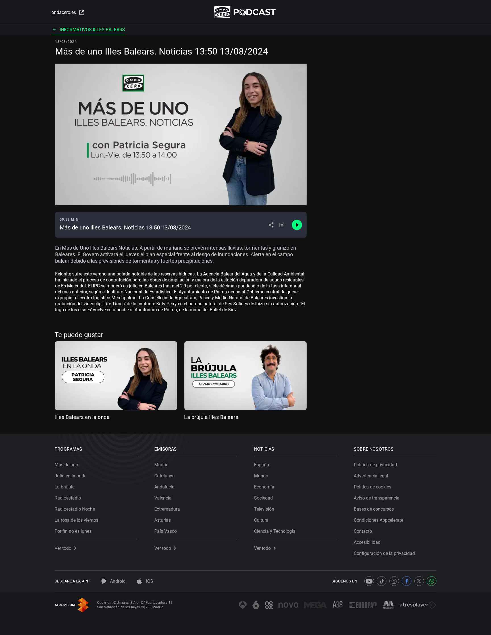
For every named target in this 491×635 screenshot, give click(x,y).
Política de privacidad (375, 464)
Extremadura (167, 509)
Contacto (363, 531)
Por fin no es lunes (73, 531)
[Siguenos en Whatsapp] (431, 581)
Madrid (161, 464)
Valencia (163, 498)
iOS (149, 581)
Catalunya (164, 476)
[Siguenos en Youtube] (369, 581)
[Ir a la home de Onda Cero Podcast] (246, 12)
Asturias (162, 520)
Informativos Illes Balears (92, 29)
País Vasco (165, 531)
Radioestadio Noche (75, 509)
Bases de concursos (374, 509)
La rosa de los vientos (76, 520)
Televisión (264, 509)
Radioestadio (68, 498)
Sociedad (263, 498)
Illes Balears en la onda (82, 417)
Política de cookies (372, 487)
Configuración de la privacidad (384, 553)
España (261, 464)
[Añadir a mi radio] (282, 225)
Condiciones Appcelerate (378, 520)
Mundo (261, 476)
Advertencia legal (371, 476)
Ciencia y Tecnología (275, 531)
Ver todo (63, 548)
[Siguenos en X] (419, 581)
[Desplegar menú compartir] (271, 225)
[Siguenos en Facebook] (406, 581)
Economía (264, 487)
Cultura (261, 520)
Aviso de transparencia (377, 498)
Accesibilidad (367, 542)
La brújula (65, 487)
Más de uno (66, 464)
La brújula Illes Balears (211, 417)
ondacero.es (63, 12)
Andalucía (164, 487)
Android (117, 581)
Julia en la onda (71, 476)
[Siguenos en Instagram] (394, 581)
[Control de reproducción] (297, 225)
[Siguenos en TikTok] (381, 581)
